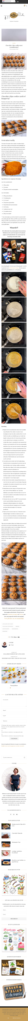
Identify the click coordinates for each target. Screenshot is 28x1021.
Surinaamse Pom (16, 842)
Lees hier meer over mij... (14, 805)
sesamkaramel (15, 628)
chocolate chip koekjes (7, 626)
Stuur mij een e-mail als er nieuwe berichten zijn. (12, 735)
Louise (11, 642)
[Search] (26, 6)
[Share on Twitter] (12, 637)
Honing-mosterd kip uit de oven (19, 824)
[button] (2, 677)
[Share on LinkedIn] (15, 637)
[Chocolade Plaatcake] (5, 835)
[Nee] (25, 1014)
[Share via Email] (18, 637)
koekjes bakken (5, 628)
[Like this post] (9, 637)
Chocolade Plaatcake (17, 833)
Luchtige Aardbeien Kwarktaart (17, 851)
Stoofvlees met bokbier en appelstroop (18, 860)
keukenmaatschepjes (14, 268)
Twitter (21, 614)
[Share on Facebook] (11, 637)
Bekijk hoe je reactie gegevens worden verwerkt (12, 746)
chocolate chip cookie (7, 623)
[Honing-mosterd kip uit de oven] (5, 826)
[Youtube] (17, 1)
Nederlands (7, 1)
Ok (8, 1018)
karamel (17, 626)
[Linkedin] (15, 1)
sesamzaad (4, 631)
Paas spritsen (14, 685)
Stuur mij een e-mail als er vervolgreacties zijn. (12, 732)
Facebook (10, 614)
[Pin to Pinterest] (14, 637)
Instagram (15, 614)
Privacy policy (16, 1018)
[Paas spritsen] (14, 675)
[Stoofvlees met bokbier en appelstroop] (5, 862)
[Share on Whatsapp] (17, 637)
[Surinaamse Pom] (5, 844)
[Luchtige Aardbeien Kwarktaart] (5, 853)
